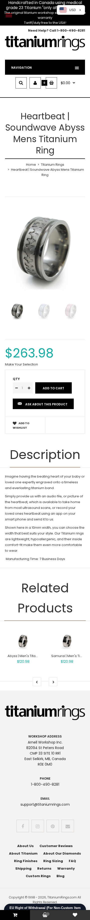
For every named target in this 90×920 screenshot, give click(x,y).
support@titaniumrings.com (45, 804)
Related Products (45, 598)
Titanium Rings (52, 164)
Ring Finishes (26, 861)
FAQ (72, 861)
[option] (45, 249)
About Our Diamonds (62, 853)
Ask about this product (46, 404)
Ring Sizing (53, 861)
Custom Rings (38, 876)
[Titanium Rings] (45, 49)
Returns (44, 868)
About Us (25, 846)
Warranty (66, 868)
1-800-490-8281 (71, 30)
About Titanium (23, 853)
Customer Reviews (56, 846)
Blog (60, 876)
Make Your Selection (21, 364)
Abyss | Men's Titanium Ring (29, 656)
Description (45, 455)
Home (31, 164)
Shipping (23, 868)
